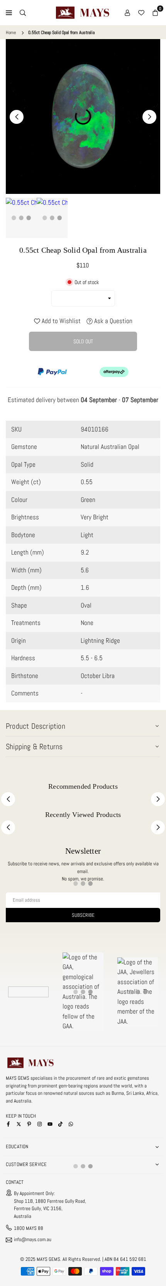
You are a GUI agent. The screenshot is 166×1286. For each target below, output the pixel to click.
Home (11, 32)
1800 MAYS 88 (28, 1228)
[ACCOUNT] (127, 13)
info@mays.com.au (32, 1240)
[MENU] (9, 13)
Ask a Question (112, 321)
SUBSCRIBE (83, 915)
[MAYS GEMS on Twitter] (18, 1123)
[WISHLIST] (141, 13)
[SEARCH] (23, 13)
